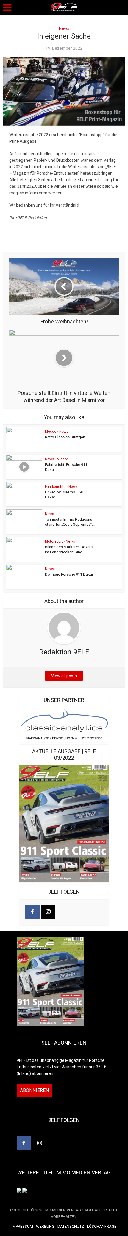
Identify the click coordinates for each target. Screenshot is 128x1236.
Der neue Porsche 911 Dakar (69, 574)
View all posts (64, 676)
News (64, 28)
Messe (50, 431)
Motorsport (54, 541)
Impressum (22, 1226)
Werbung (45, 1226)
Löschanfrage (101, 1226)
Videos (63, 459)
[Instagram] (48, 912)
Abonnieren (34, 1090)
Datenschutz (70, 1226)
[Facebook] (32, 912)
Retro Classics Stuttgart (65, 437)
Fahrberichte (55, 487)
